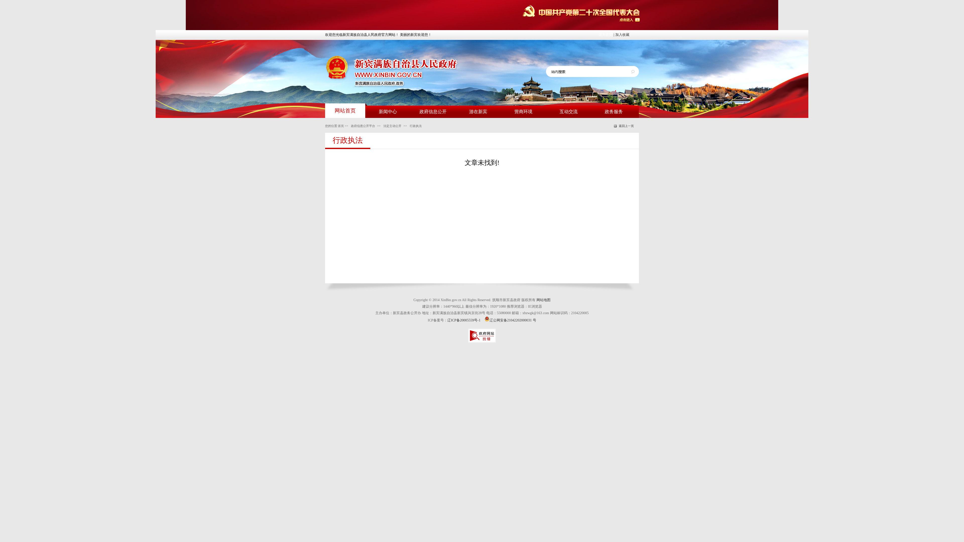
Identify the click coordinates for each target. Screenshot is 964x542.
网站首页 (345, 111)
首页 (341, 126)
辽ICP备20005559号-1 (463, 320)
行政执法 (416, 126)
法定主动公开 (392, 126)
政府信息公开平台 (363, 126)
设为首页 (605, 35)
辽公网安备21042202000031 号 (513, 320)
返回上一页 (626, 126)
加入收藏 (622, 35)
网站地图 (543, 300)
